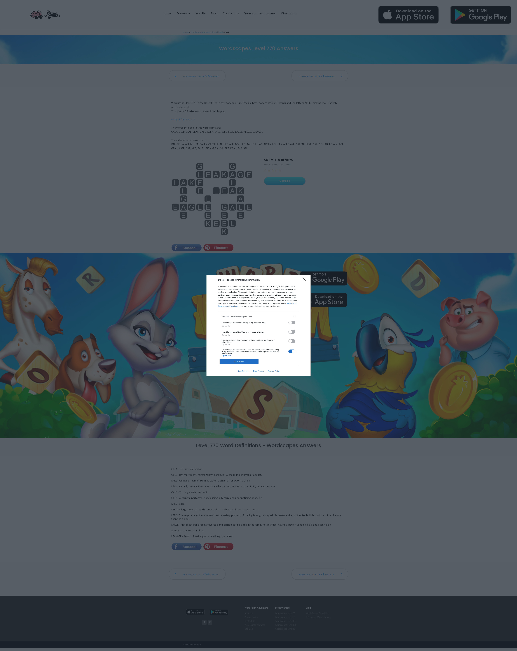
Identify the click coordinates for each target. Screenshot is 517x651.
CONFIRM (239, 362)
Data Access (258, 371)
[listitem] (258, 316)
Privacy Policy (274, 371)
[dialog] (258, 325)
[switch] (291, 322)
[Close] (305, 280)
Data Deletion (243, 371)
